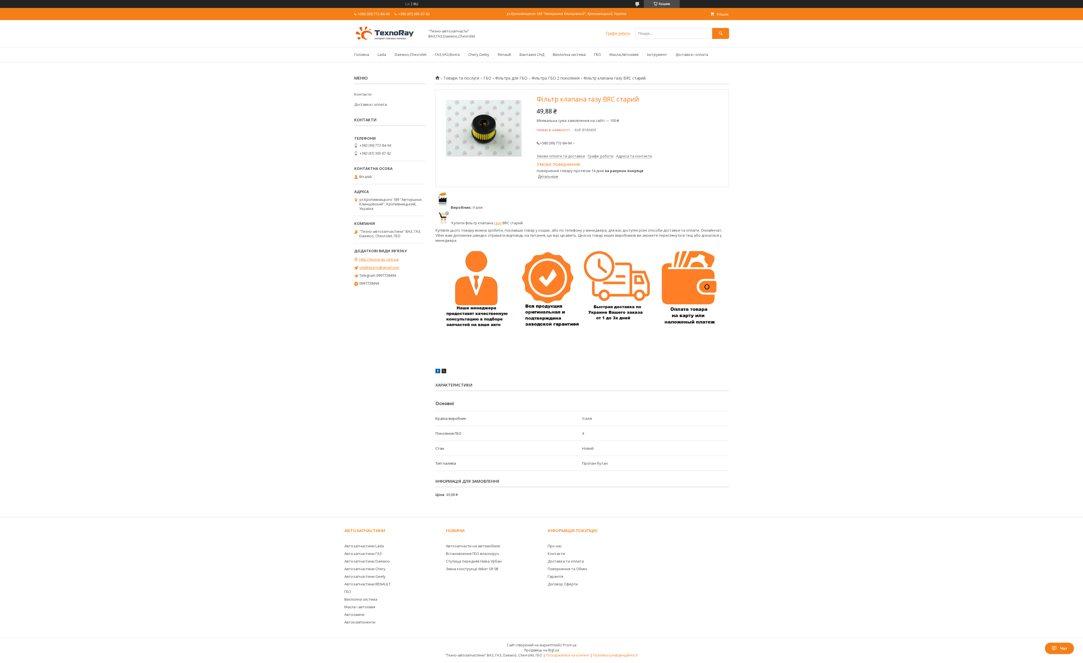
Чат (1063, 648)
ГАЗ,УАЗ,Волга (447, 54)
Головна (361, 54)
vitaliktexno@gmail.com (379, 267)
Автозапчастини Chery (365, 568)
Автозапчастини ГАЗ (363, 553)
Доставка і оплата (691, 54)
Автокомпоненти (359, 622)
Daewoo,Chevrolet (410, 54)
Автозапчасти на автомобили (473, 545)
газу (498, 222)
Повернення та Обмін (567, 568)
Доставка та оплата (566, 561)
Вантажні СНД (532, 54)
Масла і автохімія (359, 606)
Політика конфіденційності (615, 655)
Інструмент (657, 54)
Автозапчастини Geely (365, 576)
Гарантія (555, 576)
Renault (504, 54)
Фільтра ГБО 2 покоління (556, 78)
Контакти (362, 94)
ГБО (597, 54)
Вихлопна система (569, 54)
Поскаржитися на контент (567, 655)
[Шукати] (720, 33)
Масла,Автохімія (624, 54)
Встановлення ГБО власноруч (472, 553)
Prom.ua (569, 645)
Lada (382, 54)
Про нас (555, 545)
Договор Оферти (563, 584)
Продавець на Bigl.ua (541, 650)
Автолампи (354, 614)
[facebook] (437, 371)
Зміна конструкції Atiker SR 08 (472, 568)
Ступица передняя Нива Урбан (474, 561)
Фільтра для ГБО (511, 78)
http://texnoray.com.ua (379, 259)
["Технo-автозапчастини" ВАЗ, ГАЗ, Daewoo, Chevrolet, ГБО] (388, 39)
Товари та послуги (461, 78)
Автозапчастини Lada (364, 545)
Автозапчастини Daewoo (367, 561)
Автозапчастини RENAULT (367, 584)
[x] (444, 371)
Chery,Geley (478, 54)
